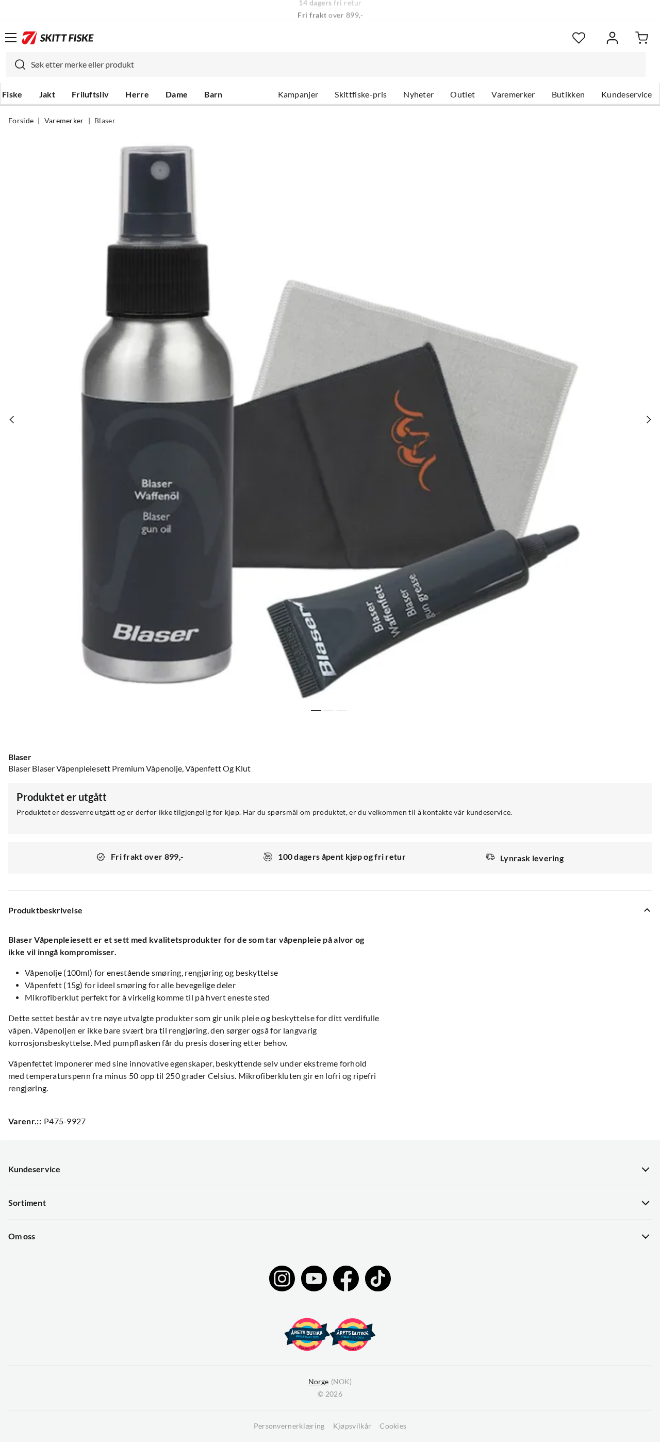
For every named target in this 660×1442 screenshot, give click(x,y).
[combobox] (326, 64)
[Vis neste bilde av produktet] (648, 419)
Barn (213, 94)
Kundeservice (626, 94)
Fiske (12, 94)
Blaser (105, 121)
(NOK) (330, 1382)
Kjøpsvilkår (352, 1426)
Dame (177, 94)
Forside (21, 121)
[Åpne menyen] (11, 37)
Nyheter (418, 94)
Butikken (568, 94)
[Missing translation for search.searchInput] (16, 64)
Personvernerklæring (289, 1426)
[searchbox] (336, 64)
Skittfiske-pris (361, 94)
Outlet (462, 94)
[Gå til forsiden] (58, 37)
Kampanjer (298, 94)
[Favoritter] (579, 38)
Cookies (393, 1426)
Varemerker (513, 94)
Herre (137, 94)
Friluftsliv (90, 94)
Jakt (47, 94)
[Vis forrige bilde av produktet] (12, 419)
